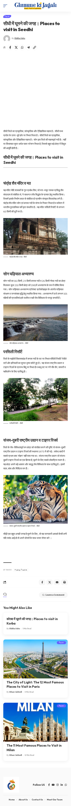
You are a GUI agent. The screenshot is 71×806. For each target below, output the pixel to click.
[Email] (57, 582)
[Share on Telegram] (28, 47)
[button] (6, 5)
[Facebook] (49, 785)
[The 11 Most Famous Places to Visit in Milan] (35, 722)
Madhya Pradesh (21, 569)
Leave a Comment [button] (54, 595)
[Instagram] (57, 785)
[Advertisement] (35, 88)
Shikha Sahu (19, 38)
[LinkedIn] (62, 785)
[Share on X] (16, 47)
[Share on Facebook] (10, 47)
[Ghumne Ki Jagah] (35, 6)
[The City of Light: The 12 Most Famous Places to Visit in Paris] (35, 659)
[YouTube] (53, 785)
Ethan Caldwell (15, 692)
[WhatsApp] (66, 785)
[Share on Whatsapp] (22, 47)
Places (7, 16)
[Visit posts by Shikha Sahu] (6, 38)
